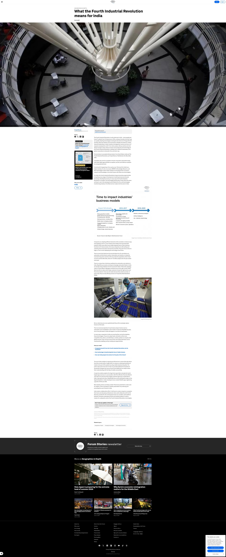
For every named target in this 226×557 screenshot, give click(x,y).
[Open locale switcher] (1, 553)
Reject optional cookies (215, 547)
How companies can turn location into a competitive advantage (122, 511)
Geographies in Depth (80, 8)
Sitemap (113, 551)
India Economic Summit (100, 132)
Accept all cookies (215, 550)
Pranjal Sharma (77, 129)
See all (149, 458)
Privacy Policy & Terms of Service (113, 549)
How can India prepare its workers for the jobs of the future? (110, 354)
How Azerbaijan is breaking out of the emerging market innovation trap (83, 511)
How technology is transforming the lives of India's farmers (110, 352)
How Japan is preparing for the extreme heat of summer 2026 (91, 488)
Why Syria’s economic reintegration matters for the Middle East (129, 488)
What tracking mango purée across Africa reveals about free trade (142, 511)
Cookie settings (215, 554)
